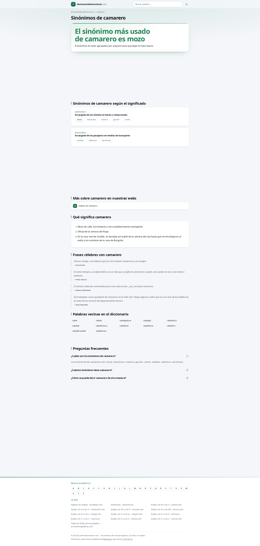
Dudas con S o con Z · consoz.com (126, 518)
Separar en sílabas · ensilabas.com (87, 504)
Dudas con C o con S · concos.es (85, 518)
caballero (171, 325)
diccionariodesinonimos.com (82, 12)
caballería (124, 325)
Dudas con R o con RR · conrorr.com (167, 509)
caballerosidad (79, 331)
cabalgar (147, 320)
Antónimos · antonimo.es (122, 504)
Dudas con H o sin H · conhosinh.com (88, 509)
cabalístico (172, 320)
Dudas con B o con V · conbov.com (166, 504)
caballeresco (101, 325)
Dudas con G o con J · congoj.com (86, 514)
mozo (79, 119)
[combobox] (158, 4)
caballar (76, 325)
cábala (99, 320)
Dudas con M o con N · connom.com (127, 509)
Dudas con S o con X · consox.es (165, 514)
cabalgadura (125, 320)
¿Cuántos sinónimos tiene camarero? (91, 370)
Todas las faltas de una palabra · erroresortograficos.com (85, 525)
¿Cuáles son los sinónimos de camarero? (93, 356)
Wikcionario (107, 539)
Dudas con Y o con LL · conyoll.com (126, 514)
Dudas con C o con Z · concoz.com (166, 518)
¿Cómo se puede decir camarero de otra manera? (98, 378)
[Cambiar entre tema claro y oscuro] (186, 4)
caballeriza (148, 325)
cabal (74, 320)
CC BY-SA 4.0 (127, 539)
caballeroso (101, 331)
